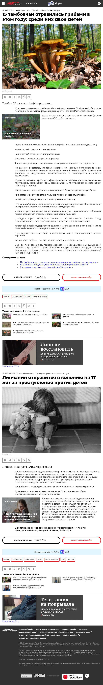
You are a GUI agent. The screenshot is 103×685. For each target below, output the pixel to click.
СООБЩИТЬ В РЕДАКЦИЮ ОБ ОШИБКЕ (32, 638)
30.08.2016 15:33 (8, 10)
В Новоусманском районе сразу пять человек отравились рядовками (31, 323)
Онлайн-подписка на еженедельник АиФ (56, 632)
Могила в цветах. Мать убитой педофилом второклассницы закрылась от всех (29, 579)
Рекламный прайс (26, 629)
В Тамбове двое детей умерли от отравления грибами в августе (54, 264)
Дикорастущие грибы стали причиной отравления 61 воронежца (28, 332)
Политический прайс (71, 635)
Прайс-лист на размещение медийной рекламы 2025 (39, 635)
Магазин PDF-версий (84, 632)
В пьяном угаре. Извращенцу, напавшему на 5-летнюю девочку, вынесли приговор (80, 579)
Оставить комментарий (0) (81, 277)
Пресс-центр (83, 629)
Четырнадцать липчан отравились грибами (30, 314)
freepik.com (7, 454)
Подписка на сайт (69, 629)
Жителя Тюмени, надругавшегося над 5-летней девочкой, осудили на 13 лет (29, 587)
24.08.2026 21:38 (8, 374)
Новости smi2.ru (10, 366)
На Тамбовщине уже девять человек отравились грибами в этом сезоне (58, 262)
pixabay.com (7, 91)
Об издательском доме (28, 632)
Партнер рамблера (53, 675)
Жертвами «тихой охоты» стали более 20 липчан (45, 267)
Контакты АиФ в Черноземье (47, 629)
